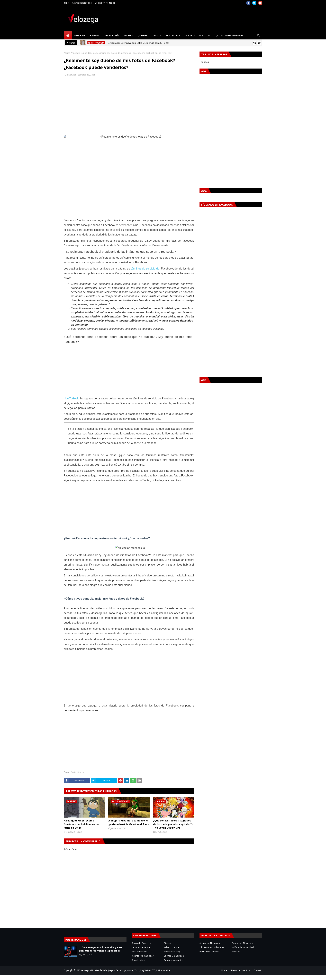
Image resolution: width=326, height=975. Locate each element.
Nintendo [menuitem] (172, 35)
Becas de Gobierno (141, 943)
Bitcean (167, 943)
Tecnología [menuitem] (112, 35)
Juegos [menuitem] (143, 35)
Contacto (257, 970)
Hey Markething (172, 951)
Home (224, 970)
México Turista (171, 947)
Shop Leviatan (139, 960)
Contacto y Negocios (105, 2)
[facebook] (248, 3)
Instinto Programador (142, 955)
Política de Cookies (209, 951)
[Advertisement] (129, 105)
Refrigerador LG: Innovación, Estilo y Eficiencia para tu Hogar (138, 42)
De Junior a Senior (141, 947)
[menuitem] (68, 35)
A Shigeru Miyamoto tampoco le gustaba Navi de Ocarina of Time (128, 822)
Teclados (204, 61)
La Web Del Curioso (174, 955)
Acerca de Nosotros (82, 2)
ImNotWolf (71, 74)
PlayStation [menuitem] (193, 35)
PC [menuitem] (209, 35)
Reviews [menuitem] (94, 35)
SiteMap (236, 951)
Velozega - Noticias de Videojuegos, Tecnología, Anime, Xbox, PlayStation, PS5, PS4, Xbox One (125, 970)
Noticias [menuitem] (79, 35)
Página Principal (71, 53)
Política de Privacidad (243, 947)
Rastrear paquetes (173, 960)
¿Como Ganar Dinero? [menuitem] (229, 35)
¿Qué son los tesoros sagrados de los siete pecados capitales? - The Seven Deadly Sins (173, 824)
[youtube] (260, 3)
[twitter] (254, 3)
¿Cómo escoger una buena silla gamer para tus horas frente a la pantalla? (100, 949)
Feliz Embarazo (139, 951)
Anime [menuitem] (127, 35)
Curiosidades (87, 53)
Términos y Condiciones (212, 947)
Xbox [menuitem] (155, 35)
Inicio (66, 2)
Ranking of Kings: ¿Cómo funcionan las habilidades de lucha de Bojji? (81, 824)
